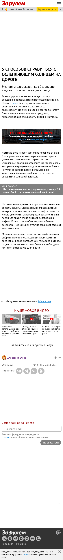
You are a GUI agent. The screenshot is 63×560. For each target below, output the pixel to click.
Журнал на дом (47, 9)
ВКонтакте (44, 301)
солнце (15, 103)
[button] (59, 551)
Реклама (21, 543)
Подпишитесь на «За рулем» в (32, 345)
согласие (6, 437)
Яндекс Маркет (39, 139)
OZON (18, 139)
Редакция (7, 543)
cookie (26, 554)
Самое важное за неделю (18, 423)
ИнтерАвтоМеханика (20, 9)
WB (24, 139)
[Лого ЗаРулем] (13, 3)
